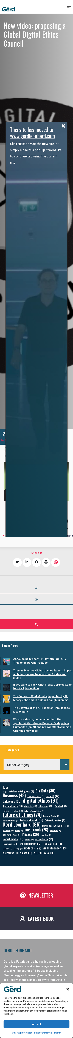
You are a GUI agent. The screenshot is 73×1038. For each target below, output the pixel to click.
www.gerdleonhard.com (32, 136)
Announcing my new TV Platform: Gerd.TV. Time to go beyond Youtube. (40, 660)
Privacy (30, 834)
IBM (57, 825)
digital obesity (13, 805)
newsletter (55, 830)
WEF (38, 852)
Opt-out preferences (22, 1033)
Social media (13, 839)
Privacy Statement (43, 1033)
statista (29, 839)
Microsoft (8, 830)
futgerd (18, 810)
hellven (47, 825)
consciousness (35, 796)
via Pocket (11, 852)
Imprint (57, 1033)
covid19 (52, 796)
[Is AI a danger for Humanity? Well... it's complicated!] (36, 588)
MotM (19, 830)
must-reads (36, 829)
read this (46, 834)
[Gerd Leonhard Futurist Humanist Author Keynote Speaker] (8, 9)
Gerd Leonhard (22, 824)
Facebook (61, 806)
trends (7, 848)
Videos (26, 852)
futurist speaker (55, 820)
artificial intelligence (21, 791)
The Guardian (52, 843)
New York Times (11, 834)
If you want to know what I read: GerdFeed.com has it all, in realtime (42, 686)
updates (32, 847)
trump (18, 848)
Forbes (7, 810)
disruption (30, 806)
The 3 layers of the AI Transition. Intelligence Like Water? (41, 709)
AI (5, 791)
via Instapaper (54, 847)
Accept (36, 1024)
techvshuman (10, 843)
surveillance (44, 839)
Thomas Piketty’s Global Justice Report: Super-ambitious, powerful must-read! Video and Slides (42, 674)
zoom (49, 852)
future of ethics (22, 814)
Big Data (45, 790)
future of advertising (34, 810)
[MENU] (69, 9)
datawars (12, 801)
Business (14, 795)
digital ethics (40, 800)
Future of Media (51, 815)
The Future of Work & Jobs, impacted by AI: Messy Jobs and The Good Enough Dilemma (40, 698)
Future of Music (10, 820)
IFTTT (65, 825)
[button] (67, 989)
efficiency (45, 805)
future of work (31, 820)
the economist (30, 843)
